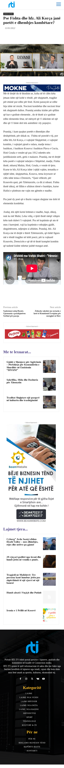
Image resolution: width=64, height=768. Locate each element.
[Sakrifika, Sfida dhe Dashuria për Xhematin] (49, 384)
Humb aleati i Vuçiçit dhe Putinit (24, 592)
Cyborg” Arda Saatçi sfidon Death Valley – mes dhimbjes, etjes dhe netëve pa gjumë (22, 542)
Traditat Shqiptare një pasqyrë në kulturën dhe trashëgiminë (23, 399)
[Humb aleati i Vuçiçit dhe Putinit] (49, 597)
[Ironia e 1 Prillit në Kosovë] (49, 614)
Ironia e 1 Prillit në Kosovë (21, 610)
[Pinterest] (32, 36)
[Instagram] (26, 679)
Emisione (8, 14)
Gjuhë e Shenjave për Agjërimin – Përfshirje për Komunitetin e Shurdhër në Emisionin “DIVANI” (24, 366)
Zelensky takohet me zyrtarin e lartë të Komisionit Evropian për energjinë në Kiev (47, 313)
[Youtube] (44, 679)
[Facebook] (17, 36)
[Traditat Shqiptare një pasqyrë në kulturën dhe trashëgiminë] (49, 402)
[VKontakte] (38, 679)
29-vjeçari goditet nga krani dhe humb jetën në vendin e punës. (24, 558)
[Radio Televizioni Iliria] (17, 4)
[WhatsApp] (39, 36)
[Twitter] (24, 36)
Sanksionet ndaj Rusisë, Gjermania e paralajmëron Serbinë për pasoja (14, 313)
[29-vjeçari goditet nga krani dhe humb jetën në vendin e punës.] (49, 561)
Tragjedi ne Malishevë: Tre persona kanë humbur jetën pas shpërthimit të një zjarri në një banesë (23, 578)
